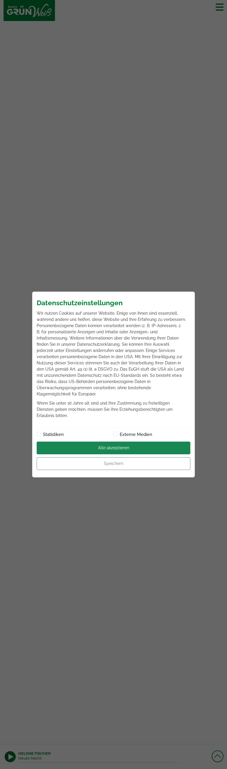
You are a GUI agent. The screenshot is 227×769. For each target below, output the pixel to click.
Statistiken (53, 434)
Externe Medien (136, 434)
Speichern (113, 463)
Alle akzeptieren (113, 447)
